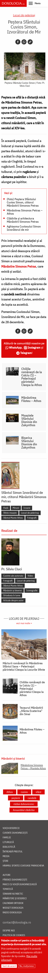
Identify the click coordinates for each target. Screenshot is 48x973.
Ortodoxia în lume (11, 595)
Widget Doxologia (13, 907)
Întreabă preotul (13, 851)
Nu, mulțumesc (26, 966)
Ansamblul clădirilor (24, 810)
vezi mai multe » (24, 623)
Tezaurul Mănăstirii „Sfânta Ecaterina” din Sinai (31, 711)
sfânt (38, 792)
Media (6, 856)
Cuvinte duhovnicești (15, 832)
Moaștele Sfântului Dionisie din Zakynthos (29, 420)
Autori (6, 875)
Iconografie (31, 590)
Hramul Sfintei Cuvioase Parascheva (23, 865)
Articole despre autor (13, 600)
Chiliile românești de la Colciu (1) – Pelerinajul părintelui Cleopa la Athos (31, 376)
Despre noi (9, 930)
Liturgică (8, 842)
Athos (10, 792)
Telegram (26, 353)
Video (30, 575)
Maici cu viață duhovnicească (20, 884)
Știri (5, 861)
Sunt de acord (9, 966)
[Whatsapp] (24, 41)
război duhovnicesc (23, 804)
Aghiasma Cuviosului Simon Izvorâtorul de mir (24, 228)
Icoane (26, 507)
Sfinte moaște (10, 512)
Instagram (34, 347)
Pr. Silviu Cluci (11, 569)
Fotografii (32, 517)
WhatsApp (15, 347)
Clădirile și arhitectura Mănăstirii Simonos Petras (23, 220)
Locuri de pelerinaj (24, 15)
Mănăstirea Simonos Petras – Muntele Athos (33, 766)
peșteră (15, 798)
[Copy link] (30, 41)
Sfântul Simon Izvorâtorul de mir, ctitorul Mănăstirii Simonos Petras (23, 496)
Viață (5, 507)
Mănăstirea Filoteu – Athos (31, 399)
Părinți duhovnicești (15, 879)
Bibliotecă (9, 847)
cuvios (24, 792)
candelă (32, 798)
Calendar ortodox (13, 903)
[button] (35, 3)
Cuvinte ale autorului (13, 575)
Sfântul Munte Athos (13, 517)
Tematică (8, 889)
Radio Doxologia (12, 912)
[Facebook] (17, 41)
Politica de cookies (14, 935)
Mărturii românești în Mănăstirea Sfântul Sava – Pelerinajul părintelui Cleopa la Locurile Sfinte (24, 666)
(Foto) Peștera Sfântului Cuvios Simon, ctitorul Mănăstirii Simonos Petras (23, 202)
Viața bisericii (11, 828)
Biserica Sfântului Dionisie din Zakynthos (29, 442)
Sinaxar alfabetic (13, 893)
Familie (7, 837)
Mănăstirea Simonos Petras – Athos (25, 211)
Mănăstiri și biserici (12, 590)
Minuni (16, 507)
